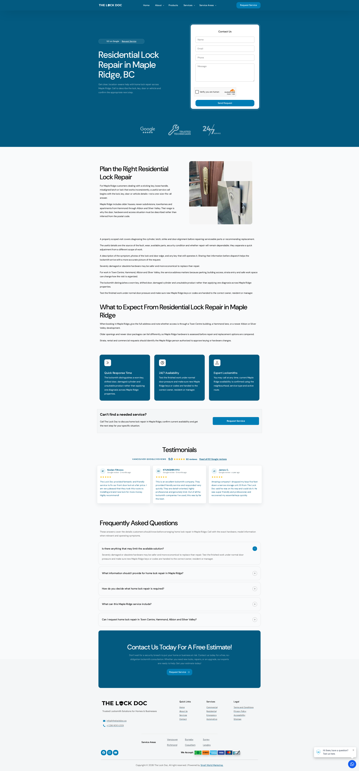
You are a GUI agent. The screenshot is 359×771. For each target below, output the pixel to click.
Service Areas (148, 742)
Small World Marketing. (212, 765)
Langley (207, 745)
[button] (179, 553)
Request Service (129, 41)
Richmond (172, 745)
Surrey (206, 739)
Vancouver (172, 739)
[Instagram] (109, 752)
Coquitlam (190, 745)
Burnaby (189, 739)
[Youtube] (115, 752)
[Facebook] (103, 752)
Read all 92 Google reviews (213, 459)
